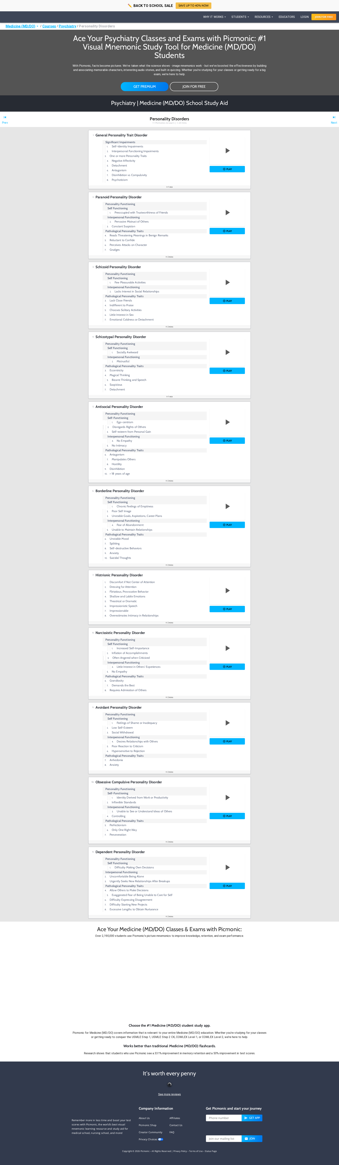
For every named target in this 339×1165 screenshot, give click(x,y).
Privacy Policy (180, 1151)
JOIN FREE (324, 17)
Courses (49, 26)
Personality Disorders (97, 26)
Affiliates (175, 1118)
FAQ (172, 1132)
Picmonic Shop (147, 1125)
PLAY (229, 169)
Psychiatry (67, 26)
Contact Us (176, 1125)
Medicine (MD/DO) (20, 26)
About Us (144, 1118)
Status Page (211, 1151)
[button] (169, 980)
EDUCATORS (287, 17)
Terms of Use (196, 1151)
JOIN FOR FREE (194, 86)
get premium (144, 86)
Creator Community (150, 1132)
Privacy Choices (148, 1139)
